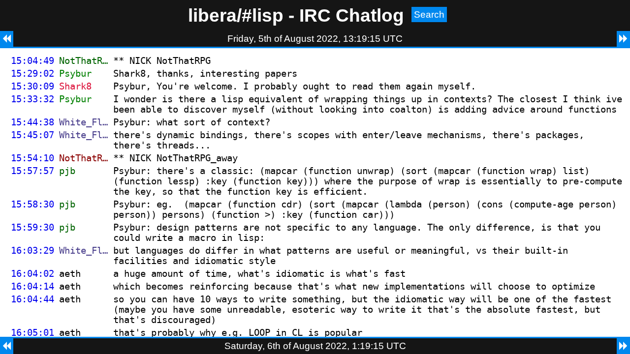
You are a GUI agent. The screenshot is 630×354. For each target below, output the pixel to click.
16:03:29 (32, 250)
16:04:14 (32, 286)
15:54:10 (32, 158)
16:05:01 (32, 332)
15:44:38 (32, 122)
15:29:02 (32, 73)
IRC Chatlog (351, 15)
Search (429, 14)
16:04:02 (32, 273)
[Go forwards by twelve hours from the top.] (623, 39)
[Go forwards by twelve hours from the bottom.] (623, 346)
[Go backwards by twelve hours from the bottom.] (6, 346)
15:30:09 (32, 86)
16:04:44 (32, 299)
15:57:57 (32, 171)
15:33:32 (32, 99)
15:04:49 (32, 61)
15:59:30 (32, 227)
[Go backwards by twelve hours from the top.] (6, 39)
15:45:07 (32, 135)
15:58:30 (32, 204)
